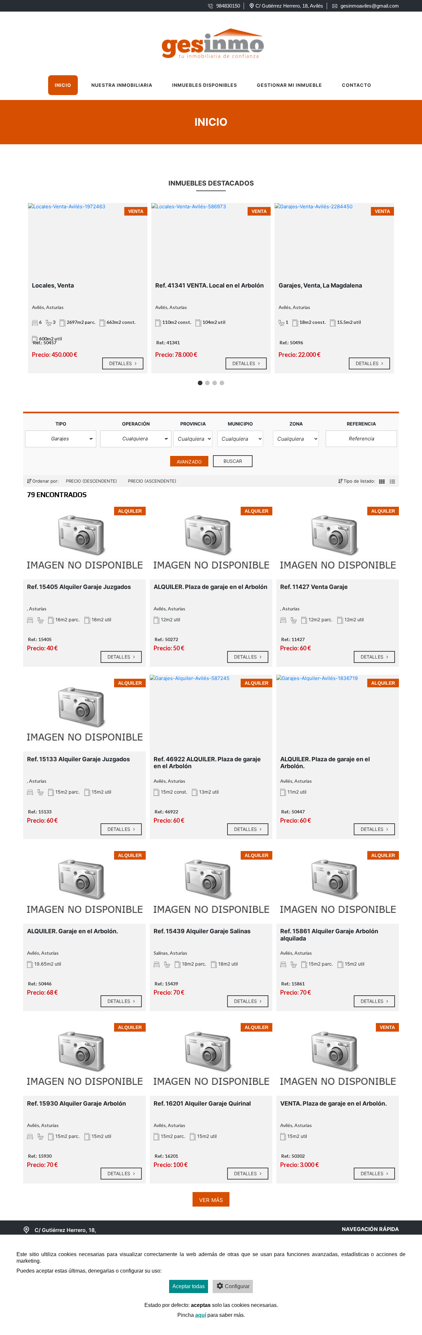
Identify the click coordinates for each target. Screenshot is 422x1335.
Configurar (237, 1286)
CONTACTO (356, 85)
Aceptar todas (188, 1286)
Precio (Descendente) (92, 481)
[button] (60, 438)
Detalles (121, 363)
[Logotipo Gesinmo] (204, 41)
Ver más (211, 1200)
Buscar (233, 461)
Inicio (63, 85)
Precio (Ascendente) (152, 481)
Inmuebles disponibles (204, 85)
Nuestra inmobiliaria (121, 85)
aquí (200, 1315)
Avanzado (189, 461)
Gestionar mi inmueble (289, 85)
